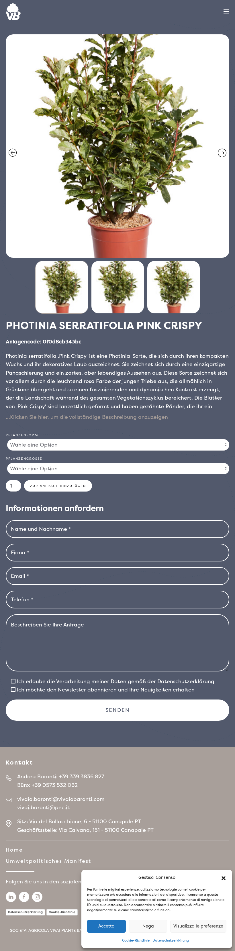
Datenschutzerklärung (170, 940)
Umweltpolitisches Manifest (48, 861)
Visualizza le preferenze (198, 926)
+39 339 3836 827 (81, 776)
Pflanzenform (22, 435)
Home (14, 849)
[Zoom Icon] (117, 146)
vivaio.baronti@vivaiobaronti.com (61, 799)
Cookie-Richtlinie (136, 940)
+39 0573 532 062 (55, 785)
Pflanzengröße (24, 459)
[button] (223, 878)
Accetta (106, 926)
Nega (148, 926)
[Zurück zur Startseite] (13, 11)
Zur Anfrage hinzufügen (58, 486)
